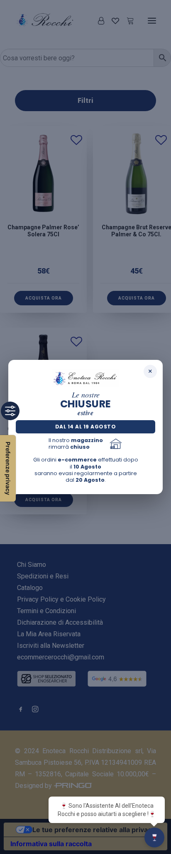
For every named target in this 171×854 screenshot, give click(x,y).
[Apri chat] (154, 837)
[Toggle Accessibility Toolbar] (10, 411)
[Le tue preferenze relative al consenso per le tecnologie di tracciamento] (8, 468)
